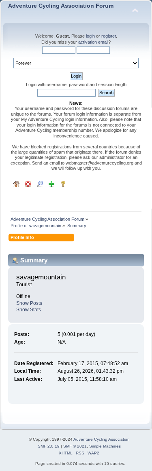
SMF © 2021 (75, 446)
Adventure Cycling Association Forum (60, 6)
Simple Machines (105, 446)
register (108, 36)
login (90, 36)
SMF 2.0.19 (49, 446)
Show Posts (29, 303)
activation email (93, 42)
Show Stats (28, 310)
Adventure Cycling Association (101, 439)
